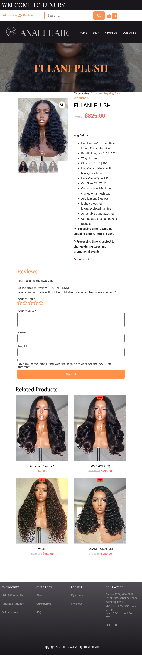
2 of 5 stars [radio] (25, 303)
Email (22, 346)
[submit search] (99, 15)
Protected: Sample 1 (41, 466)
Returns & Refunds (13, 603)
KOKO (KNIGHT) (100, 466)
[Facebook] (108, 625)
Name (22, 332)
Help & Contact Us (12, 595)
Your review (26, 311)
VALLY (42, 549)
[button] (62, 104)
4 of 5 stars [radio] (35, 303)
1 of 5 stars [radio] (19, 303)
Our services (43, 603)
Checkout (76, 603)
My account (77, 595)
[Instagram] (115, 625)
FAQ (38, 612)
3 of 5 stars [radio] (30, 303)
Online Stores (10, 612)
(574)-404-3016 (124, 594)
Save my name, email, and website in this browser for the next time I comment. (65, 365)
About (39, 595)
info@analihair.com (125, 597)
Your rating (26, 298)
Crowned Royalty (102, 93)
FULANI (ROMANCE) (100, 549)
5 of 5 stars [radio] (41, 303)
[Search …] (69, 15)
